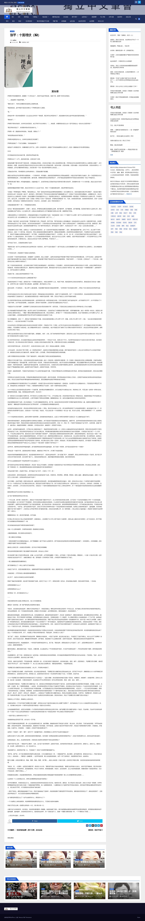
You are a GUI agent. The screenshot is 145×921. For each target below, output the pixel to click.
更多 (111, 155)
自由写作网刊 (82, 21)
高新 (116, 232)
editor (14, 40)
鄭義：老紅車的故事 (116, 145)
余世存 (112, 209)
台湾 (116, 213)
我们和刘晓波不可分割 (43, 21)
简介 (13, 17)
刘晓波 (126, 209)
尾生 (130, 213)
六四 (122, 209)
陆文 (130, 229)
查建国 (123, 219)
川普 (135, 213)
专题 (19, 21)
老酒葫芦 (132, 225)
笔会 (127, 225)
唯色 (120, 213)
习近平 (119, 206)
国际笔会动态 (56, 17)
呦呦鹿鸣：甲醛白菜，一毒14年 (120, 46)
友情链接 (63, 21)
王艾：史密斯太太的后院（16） (88, 862)
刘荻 (136, 209)
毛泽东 (125, 222)
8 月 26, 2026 (46, 896)
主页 (19, 17)
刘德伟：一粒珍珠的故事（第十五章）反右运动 (25, 830)
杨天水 (112, 219)
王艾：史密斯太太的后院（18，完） (20, 861)
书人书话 (102, 17)
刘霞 (112, 213)
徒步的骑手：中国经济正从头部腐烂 (121, 61)
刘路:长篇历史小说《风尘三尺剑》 (120, 140)
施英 (133, 216)
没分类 (9, 889)
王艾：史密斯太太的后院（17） (54, 862)
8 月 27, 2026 (12, 896)
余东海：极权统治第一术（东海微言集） (122, 50)
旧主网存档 (29, 21)
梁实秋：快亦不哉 (94, 830)
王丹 (135, 222)
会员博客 (91, 21)
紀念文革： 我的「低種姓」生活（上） (122, 35)
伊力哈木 (125, 206)
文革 (128, 216)
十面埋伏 (23, 42)
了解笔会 (35, 17)
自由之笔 (128, 17)
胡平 (112, 229)
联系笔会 (26, 17)
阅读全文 (129, 194)
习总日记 (113, 206)
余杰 (117, 209)
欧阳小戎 (135, 219)
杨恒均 (118, 219)
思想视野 (94, 17)
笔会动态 (45, 17)
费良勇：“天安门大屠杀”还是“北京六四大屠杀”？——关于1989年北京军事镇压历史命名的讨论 (124, 80)
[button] (136, 19)
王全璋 (112, 225)
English (101, 21)
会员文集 (72, 21)
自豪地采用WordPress (9, 917)
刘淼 (131, 209)
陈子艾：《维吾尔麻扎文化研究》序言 (121, 136)
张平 (28, 42)
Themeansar (29, 917)
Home (138, 917)
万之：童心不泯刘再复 (117, 125)
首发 (13, 21)
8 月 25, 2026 (80, 896)
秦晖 (123, 225)
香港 (112, 232)
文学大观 (111, 17)
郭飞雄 (125, 229)
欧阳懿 (112, 222)
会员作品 (84, 17)
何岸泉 (131, 206)
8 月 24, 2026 (114, 896)
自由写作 (119, 17)
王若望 (118, 225)
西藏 (120, 229)
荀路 (116, 229)
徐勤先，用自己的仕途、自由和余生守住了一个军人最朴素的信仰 (54, 893)
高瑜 (120, 232)
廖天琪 (119, 216)
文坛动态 (65, 17)
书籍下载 (55, 21)
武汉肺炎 (118, 222)
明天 (7, 21)
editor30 (22, 896)
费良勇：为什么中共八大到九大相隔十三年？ (124, 86)
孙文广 (125, 213)
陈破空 (135, 229)
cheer (20, 865)
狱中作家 (74, 17)
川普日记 (113, 216)
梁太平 (129, 219)
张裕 (124, 216)
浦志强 (130, 222)
